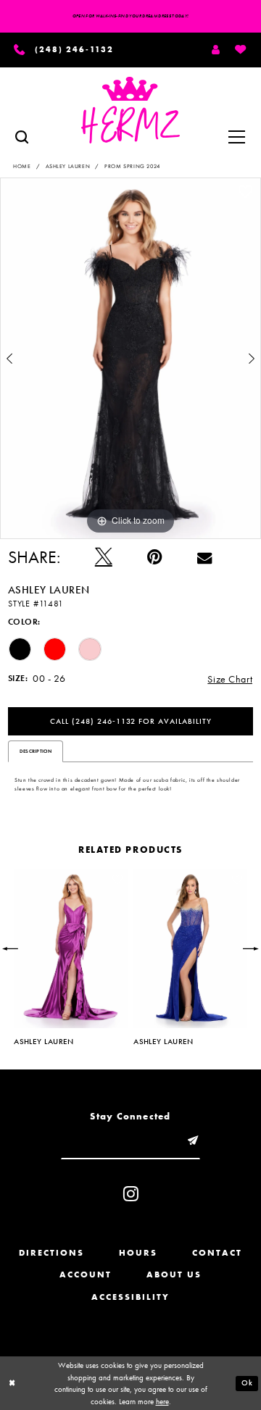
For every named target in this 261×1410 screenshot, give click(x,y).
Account (85, 1274)
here (162, 1401)
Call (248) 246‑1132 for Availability (131, 721)
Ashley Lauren (68, 166)
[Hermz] (131, 110)
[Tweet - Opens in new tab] (103, 557)
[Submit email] (192, 1140)
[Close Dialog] (12, 1383)
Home (21, 166)
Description (35, 751)
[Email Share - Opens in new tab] (204, 557)
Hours (138, 1253)
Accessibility (130, 1297)
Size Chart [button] (229, 678)
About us (174, 1274)
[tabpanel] (130, 358)
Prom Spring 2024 (132, 166)
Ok (247, 1382)
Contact (217, 1253)
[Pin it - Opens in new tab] (154, 557)
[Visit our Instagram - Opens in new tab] (130, 1194)
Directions (51, 1253)
